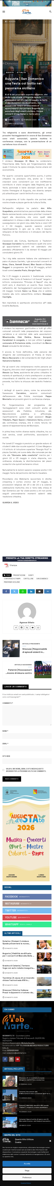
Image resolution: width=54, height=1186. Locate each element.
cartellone (28, 579)
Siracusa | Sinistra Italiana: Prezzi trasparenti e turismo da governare (18, 991)
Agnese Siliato (27, 622)
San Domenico (42, 579)
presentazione (19, 575)
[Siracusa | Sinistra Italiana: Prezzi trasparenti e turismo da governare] (44, 993)
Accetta (27, 1164)
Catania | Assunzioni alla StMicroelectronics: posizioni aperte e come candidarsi (34, 1093)
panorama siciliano (12, 582)
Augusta (12, 21)
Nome (5, 731)
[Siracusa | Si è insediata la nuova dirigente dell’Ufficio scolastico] (10, 1081)
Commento (8, 703)
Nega (27, 1170)
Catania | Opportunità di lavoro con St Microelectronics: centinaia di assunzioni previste (35, 1120)
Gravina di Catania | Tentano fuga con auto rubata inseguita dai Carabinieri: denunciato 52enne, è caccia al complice (18, 966)
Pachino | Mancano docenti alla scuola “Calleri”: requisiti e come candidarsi (34, 1106)
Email (5, 744)
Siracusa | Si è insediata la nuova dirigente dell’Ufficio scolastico (32, 1079)
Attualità (21, 72)
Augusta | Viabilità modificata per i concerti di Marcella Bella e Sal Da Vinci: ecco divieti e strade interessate (18, 954)
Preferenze (27, 1177)
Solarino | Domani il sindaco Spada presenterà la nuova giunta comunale (16, 942)
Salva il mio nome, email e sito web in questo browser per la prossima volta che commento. (26, 770)
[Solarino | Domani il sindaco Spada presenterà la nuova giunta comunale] (44, 944)
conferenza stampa (12, 579)
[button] (50, 1141)
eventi (31, 575)
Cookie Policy (26, 1183)
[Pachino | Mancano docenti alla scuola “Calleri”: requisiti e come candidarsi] (10, 1108)
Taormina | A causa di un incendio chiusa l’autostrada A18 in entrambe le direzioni (19, 979)
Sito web (6, 756)
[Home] (6, 22)
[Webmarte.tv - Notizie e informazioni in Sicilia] (27, 12)
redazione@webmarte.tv (16, 1053)
